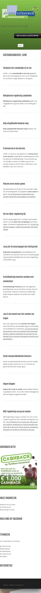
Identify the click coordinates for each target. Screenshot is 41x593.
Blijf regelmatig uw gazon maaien (17, 411)
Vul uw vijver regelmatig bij (14, 214)
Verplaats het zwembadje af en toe (17, 68)
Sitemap (5, 585)
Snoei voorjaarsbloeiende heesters (17, 356)
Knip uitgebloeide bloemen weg (15, 123)
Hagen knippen (9, 383)
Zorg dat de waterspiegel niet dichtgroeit (20, 246)
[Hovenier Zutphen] (20, 18)
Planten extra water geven (14, 183)
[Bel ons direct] (27, 38)
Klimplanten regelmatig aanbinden (17, 95)
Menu (20, 45)
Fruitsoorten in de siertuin (14, 148)
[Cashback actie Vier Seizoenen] (18, 489)
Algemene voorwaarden (16, 585)
